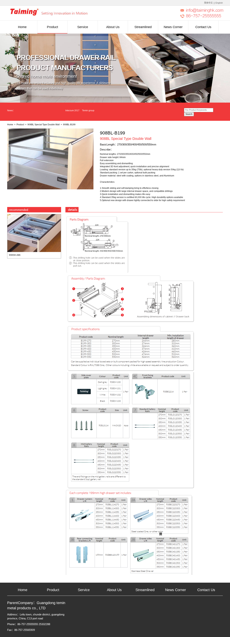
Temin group (76, 110)
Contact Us (206, 590)
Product (20, 124)
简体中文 (208, 3)
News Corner (175, 590)
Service (84, 590)
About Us (114, 590)
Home (10, 124)
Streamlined (145, 590)
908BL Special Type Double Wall (43, 124)
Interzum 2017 (60, 110)
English (219, 3)
